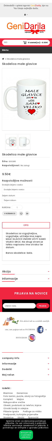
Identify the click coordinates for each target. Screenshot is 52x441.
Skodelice (8, 417)
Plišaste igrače (11, 411)
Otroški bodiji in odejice (15, 408)
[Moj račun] (26, 14)
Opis (26, 225)
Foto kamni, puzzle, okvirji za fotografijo (24, 396)
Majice (20, 399)
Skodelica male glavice (18, 59)
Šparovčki (33, 417)
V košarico (9, 213)
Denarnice (22, 393)
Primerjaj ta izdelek (27, 213)
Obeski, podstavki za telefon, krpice (22, 405)
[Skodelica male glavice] (26, 99)
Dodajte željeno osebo (12, 185)
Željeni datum (8, 195)
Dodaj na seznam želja (21, 213)
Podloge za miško (32, 411)
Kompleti (8, 399)
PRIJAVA (42, 306)
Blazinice (8, 393)
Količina (6, 207)
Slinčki (21, 417)
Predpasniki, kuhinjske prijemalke (20, 414)
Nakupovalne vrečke (14, 402)
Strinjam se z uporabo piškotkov (26, 434)
